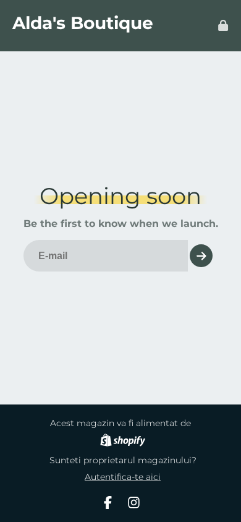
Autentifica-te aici (123, 476)
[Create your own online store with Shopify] (122, 442)
